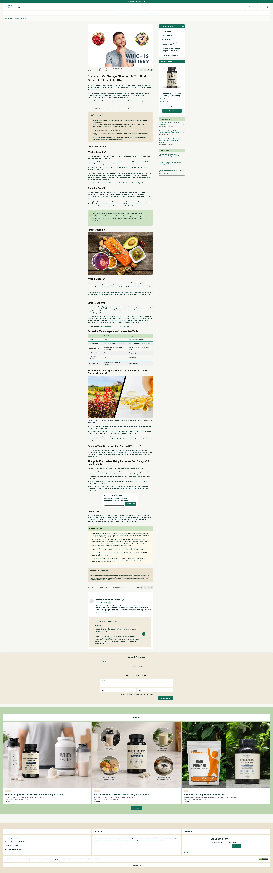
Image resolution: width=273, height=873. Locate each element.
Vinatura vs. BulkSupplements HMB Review (204, 794)
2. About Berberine (167, 35)
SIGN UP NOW (237, 846)
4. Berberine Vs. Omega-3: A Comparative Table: (169, 43)
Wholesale (79, 859)
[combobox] (130, 7)
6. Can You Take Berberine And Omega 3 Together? (170, 56)
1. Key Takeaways (166, 31)
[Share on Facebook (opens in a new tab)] (141, 70)
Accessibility (97, 859)
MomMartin (126, 216)
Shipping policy (57, 859)
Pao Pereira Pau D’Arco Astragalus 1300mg (172, 94)
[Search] (18, 7)
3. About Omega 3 (166, 39)
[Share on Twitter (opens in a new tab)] (145, 70)
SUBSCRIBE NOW (130, 503)
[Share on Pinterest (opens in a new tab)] (148, 70)
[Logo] (9, 7)
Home (6, 18)
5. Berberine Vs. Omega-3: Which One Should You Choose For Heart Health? (171, 50)
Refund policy (26, 859)
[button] (267, 7)
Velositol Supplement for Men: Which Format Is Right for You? (34, 794)
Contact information (68, 859)
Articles (11, 18)
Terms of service (46, 859)
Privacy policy (36, 859)
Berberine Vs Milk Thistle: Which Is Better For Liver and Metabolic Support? (120, 183)
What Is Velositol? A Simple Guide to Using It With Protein (121, 794)
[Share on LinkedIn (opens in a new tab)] (151, 70)
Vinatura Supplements (15, 859)
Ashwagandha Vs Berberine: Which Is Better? (116, 326)
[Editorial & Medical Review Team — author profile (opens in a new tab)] (123, 600)
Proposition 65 (88, 859)
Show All (137, 808)
